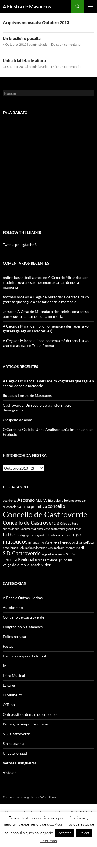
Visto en (9, 772)
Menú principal (90, 6)
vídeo (46, 564)
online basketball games (22, 277)
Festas (8, 646)
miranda (33, 542)
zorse (7, 311)
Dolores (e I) (42, 331)
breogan (81, 500)
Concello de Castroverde (45, 514)
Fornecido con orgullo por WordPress (29, 797)
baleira (58, 500)
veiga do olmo (14, 564)
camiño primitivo (32, 506)
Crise (63, 523)
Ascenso (26, 500)
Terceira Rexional (18, 559)
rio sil (80, 548)
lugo (76, 534)
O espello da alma (17, 419)
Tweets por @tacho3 (20, 244)
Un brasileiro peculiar (22, 38)
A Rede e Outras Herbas (23, 597)
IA (4, 665)
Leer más (48, 840)
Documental (28, 529)
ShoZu (70, 554)
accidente (9, 500)
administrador (39, 44)
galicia (31, 535)
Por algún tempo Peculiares (26, 724)
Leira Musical (14, 675)
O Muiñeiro (12, 695)
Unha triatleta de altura (24, 60)
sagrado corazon (53, 554)
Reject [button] (84, 833)
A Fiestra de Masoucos (27, 6)
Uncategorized (15, 753)
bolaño (69, 500)
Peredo (65, 542)
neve (56, 542)
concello (56, 506)
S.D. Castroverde (22, 553)
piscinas (77, 542)
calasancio (9, 506)
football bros (13, 297)
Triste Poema (43, 345)
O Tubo (9, 704)
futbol (10, 534)
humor (66, 535)
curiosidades (11, 529)
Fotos (77, 529)
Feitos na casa (14, 636)
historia (54, 535)
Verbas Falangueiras (19, 763)
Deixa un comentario (66, 44)
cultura (73, 523)
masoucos (15, 541)
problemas (10, 548)
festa (54, 529)
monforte (46, 542)
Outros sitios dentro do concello (30, 714)
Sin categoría (13, 743)
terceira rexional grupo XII (53, 560)
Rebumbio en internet (33, 547)
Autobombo (13, 607)
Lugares (9, 685)
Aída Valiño (44, 500)
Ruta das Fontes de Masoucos (27, 395)
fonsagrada (65, 529)
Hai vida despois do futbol (24, 656)
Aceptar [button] (64, 833)
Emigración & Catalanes (23, 627)
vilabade (34, 564)
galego (22, 535)
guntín (42, 535)
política (88, 542)
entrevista (43, 529)
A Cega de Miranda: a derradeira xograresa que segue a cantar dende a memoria (46, 282)
